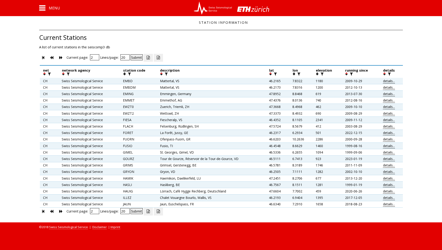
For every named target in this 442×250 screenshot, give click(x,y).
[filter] (49, 74)
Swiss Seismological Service (68, 227)
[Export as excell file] (148, 58)
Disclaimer (99, 227)
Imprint (115, 227)
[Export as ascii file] (158, 58)
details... (389, 81)
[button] (49, 8)
